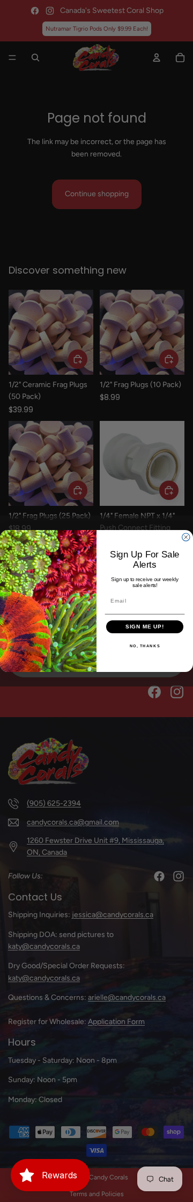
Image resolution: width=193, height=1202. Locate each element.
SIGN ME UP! (145, 626)
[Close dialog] (186, 537)
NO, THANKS (145, 646)
